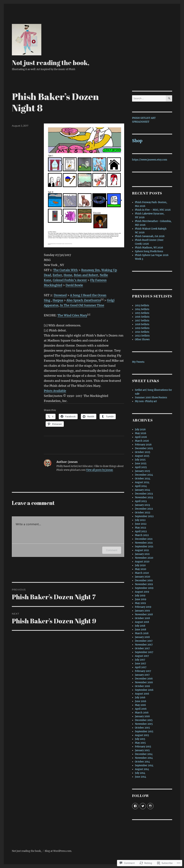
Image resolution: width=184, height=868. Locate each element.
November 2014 (144, 757)
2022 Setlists (142, 335)
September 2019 (144, 588)
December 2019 (144, 580)
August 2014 (142, 769)
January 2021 (142, 554)
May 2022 (140, 527)
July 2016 (140, 697)
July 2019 (140, 595)
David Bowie (74, 285)
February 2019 (143, 606)
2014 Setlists (142, 309)
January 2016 (142, 716)
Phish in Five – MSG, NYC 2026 (153, 209)
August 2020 (142, 561)
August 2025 (142, 455)
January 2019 (142, 610)
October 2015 (142, 727)
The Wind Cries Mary (72, 315)
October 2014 (142, 761)
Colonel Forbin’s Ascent (70, 280)
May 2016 (140, 705)
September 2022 (144, 516)
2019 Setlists (142, 328)
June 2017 (140, 663)
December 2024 (144, 474)
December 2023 (144, 493)
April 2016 (141, 708)
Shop (137, 140)
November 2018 (144, 614)
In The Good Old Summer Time (82, 305)
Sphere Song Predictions (149, 251)
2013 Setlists (142, 305)
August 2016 (142, 693)
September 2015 (144, 731)
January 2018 (142, 637)
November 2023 (144, 497)
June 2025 (140, 463)
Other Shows (142, 339)
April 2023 (141, 501)
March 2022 (142, 535)
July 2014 (140, 773)
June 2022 (140, 523)
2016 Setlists (142, 316)
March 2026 (142, 440)
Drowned (60, 295)
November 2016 (144, 682)
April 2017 (140, 667)
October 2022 (142, 512)
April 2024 (141, 486)
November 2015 (144, 723)
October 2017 (142, 648)
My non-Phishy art (146, 401)
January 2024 (142, 489)
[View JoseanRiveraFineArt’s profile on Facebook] (135, 806)
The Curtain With (65, 270)
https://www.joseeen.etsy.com (149, 159)
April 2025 (141, 467)
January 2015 (142, 750)
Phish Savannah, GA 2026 (150, 236)
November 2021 (144, 542)
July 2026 (140, 429)
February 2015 (143, 746)
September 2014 (144, 765)
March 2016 (142, 712)
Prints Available (55, 391)
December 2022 (144, 508)
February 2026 (143, 444)
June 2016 (140, 701)
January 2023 (142, 505)
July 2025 (140, 459)
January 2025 (142, 471)
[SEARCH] (169, 98)
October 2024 (142, 478)
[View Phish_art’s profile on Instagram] (150, 806)
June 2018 (140, 629)
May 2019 (140, 603)
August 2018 (142, 622)
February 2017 (143, 671)
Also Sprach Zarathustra (83, 300)
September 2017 (144, 652)
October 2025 (142, 452)
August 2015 (142, 735)
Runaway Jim (90, 270)
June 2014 (140, 776)
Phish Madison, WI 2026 (149, 247)
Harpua (58, 300)
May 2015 (140, 742)
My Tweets (138, 361)
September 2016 (144, 689)
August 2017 (142, 656)
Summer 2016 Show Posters (151, 397)
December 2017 (144, 640)
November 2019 (144, 584)
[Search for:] (149, 98)
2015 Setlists (142, 313)
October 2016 (142, 686)
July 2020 (140, 565)
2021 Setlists (142, 331)
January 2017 (142, 674)
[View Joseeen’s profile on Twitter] (143, 806)
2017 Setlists (142, 320)
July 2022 (140, 520)
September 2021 (144, 546)
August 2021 (142, 550)
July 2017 (140, 659)
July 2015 (140, 739)
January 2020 (142, 576)
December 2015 (144, 720)
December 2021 (144, 539)
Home (68, 275)
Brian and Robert (86, 275)
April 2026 (141, 437)
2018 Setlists (142, 324)
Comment (111, 550)
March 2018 (141, 633)
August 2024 (142, 482)
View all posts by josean (99, 469)
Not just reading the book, (50, 62)
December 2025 (144, 448)
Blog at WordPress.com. (58, 851)
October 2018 (142, 618)
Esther (57, 275)
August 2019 (142, 591)
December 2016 (144, 678)
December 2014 (144, 754)
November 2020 (144, 557)
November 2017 (144, 644)
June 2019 (140, 599)
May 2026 (140, 433)
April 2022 (141, 531)
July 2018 (140, 625)
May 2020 (140, 569)
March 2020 (142, 572)
